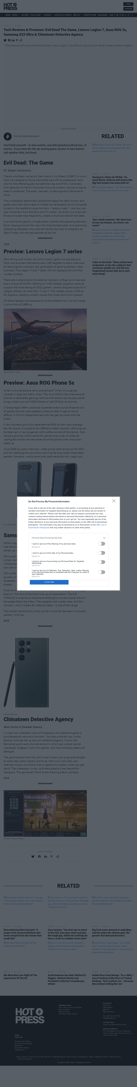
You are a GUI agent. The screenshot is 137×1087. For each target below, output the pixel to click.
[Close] (114, 501)
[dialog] (68, 544)
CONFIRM (49, 582)
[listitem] (68, 537)
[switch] (101, 543)
